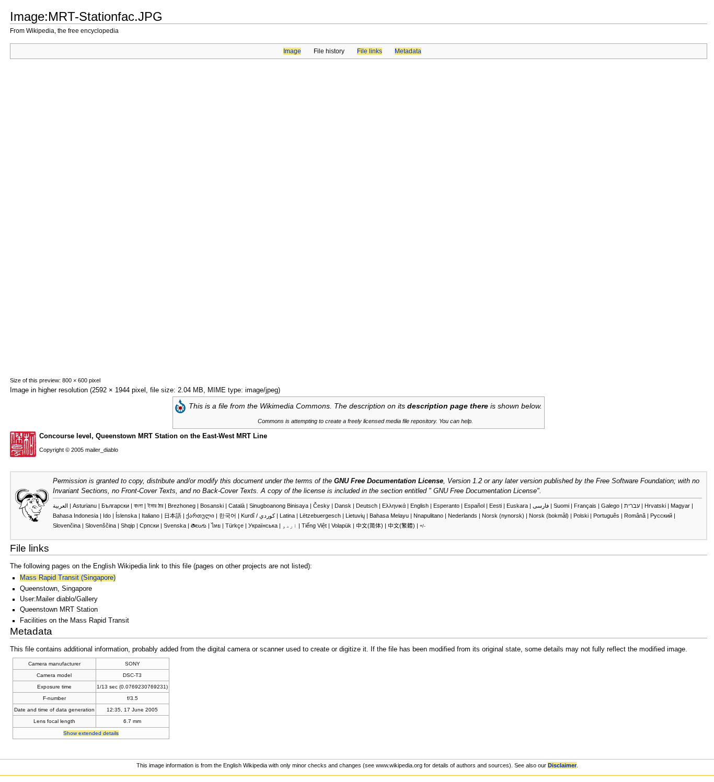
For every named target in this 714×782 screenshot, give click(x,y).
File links (369, 51)
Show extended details (91, 733)
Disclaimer (562, 765)
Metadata (408, 51)
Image (292, 51)
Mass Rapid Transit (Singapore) (68, 577)
